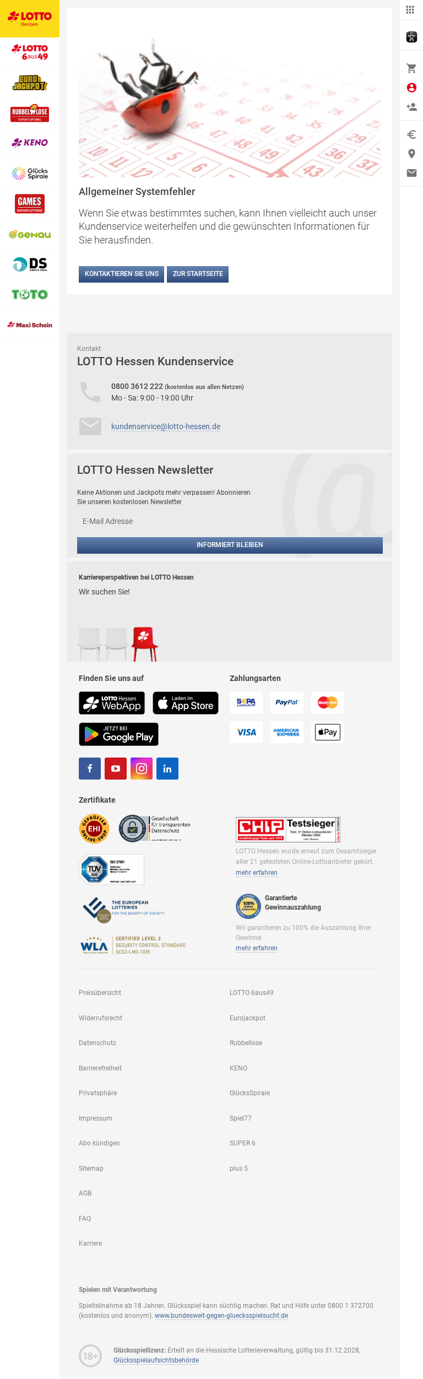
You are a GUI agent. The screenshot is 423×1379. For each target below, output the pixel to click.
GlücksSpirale (250, 1093)
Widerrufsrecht (100, 1018)
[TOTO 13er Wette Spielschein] (29, 295)
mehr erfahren (257, 873)
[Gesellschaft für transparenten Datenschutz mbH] (157, 828)
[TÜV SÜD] (111, 868)
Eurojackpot (247, 1018)
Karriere (90, 1243)
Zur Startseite (198, 274)
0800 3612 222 (138, 386)
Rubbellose (246, 1043)
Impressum (95, 1118)
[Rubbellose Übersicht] (29, 113)
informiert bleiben (230, 545)
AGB (85, 1193)
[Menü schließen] (410, 10)
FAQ (85, 1219)
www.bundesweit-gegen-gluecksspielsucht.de (221, 1315)
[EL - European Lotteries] (123, 909)
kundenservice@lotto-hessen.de (165, 426)
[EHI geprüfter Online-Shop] (94, 828)
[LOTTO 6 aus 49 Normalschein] (29, 52)
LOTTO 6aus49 (252, 993)
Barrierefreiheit (100, 1068)
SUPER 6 (243, 1143)
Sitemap (91, 1168)
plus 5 (239, 1168)
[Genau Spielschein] (29, 234)
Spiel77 (241, 1118)
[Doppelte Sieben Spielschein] (29, 265)
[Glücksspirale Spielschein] (29, 174)
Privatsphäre (98, 1093)
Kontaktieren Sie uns (122, 274)
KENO (238, 1068)
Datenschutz (97, 1043)
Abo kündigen (99, 1143)
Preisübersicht (100, 993)
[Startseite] (29, 18)
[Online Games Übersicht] (29, 204)
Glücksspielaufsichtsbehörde (156, 1360)
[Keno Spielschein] (29, 143)
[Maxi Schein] (29, 325)
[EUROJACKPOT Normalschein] (29, 83)
